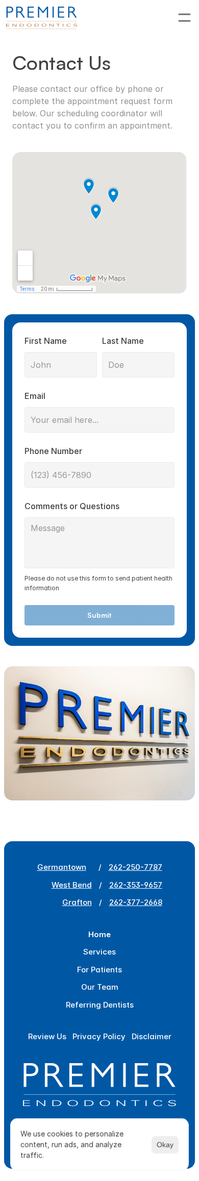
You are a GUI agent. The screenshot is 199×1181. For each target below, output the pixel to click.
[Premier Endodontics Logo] (41, 18)
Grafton (77, 902)
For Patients (99, 969)
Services (99, 952)
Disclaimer (151, 1036)
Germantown (61, 867)
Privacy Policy (99, 1036)
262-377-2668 (135, 902)
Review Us (47, 1036)
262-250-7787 (135, 867)
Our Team (99, 987)
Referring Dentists (100, 1005)
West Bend (72, 885)
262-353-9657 (135, 885)
